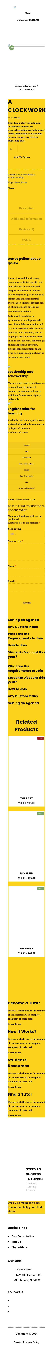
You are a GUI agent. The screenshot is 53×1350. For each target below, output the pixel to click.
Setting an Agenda (23, 620)
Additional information (26, 218)
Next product (30, 94)
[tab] (26, 208)
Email (12, 581)
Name (12, 566)
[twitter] (23, 188)
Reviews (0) (26, 229)
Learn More (14, 1024)
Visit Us (16, 1241)
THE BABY (26, 798)
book (17, 182)
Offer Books (29, 86)
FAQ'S (26, 239)
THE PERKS (26, 948)
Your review (16, 541)
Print (24, 182)
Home (18, 86)
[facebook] (18, 188)
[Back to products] (26, 94)
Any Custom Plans (23, 627)
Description (26, 208)
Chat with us (19, 1247)
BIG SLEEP (26, 873)
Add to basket (22, 157)
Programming (15, 177)
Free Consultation (22, 1236)
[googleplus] (27, 188)
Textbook (33, 751)
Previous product (23, 94)
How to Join (17, 645)
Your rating (14, 528)
